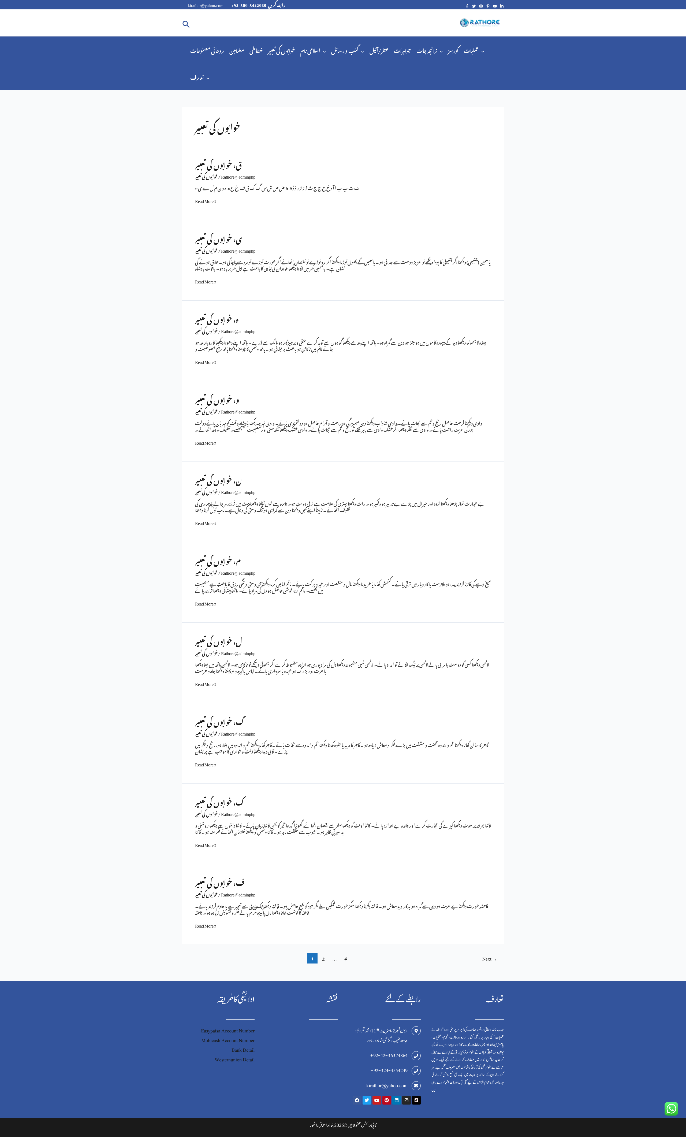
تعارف (197, 76)
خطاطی (256, 49)
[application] (323, 50)
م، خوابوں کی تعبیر (218, 559)
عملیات (471, 49)
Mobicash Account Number (228, 1040)
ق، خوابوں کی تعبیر (218, 163)
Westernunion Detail (235, 1060)
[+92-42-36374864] (416, 1055)
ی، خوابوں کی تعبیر (218, 237)
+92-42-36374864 (389, 1055)
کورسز (453, 49)
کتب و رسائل (344, 49)
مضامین (236, 49)
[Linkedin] (502, 6)
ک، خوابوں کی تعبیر (219, 801)
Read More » (205, 200)
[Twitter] (474, 6)
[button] (186, 23)
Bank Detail (243, 1050)
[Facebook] (467, 6)
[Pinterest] (488, 6)
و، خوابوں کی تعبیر (217, 398)
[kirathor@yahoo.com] (416, 1085)
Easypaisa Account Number (228, 1031)
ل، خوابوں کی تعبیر (218, 640)
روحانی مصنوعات (207, 49)
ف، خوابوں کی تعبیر (219, 881)
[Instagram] (481, 6)
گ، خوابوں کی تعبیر (219, 720)
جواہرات (402, 49)
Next (489, 958)
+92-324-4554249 (389, 1070)
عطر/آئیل (379, 49)
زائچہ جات (426, 49)
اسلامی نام (310, 49)
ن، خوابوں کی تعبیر (218, 479)
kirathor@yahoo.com (387, 1085)
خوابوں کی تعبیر (281, 49)
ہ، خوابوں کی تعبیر (216, 318)
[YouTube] (495, 6)
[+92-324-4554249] (416, 1070)
